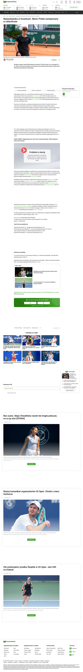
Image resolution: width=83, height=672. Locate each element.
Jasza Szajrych (35, 99)
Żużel (27, 12)
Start (4, 16)
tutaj (27, 669)
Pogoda (5, 662)
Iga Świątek (48, 652)
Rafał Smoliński (9, 59)
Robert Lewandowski (50, 648)
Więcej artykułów (69, 390)
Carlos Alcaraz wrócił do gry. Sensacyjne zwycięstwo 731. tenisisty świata (31, 347)
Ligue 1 (25, 654)
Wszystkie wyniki (73, 7)
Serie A (36, 652)
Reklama (42, 660)
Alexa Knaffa (34, 176)
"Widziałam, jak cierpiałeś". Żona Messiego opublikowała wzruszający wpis (73, 376)
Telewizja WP (22, 662)
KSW (5, 656)
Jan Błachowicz (61, 652)
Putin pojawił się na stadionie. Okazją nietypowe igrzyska (71, 384)
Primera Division (27, 652)
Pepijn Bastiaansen (35, 327)
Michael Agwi (28, 174)
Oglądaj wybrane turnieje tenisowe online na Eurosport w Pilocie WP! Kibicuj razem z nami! (36, 292)
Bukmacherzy (33, 12)
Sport (40, 662)
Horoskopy (10, 662)
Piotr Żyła (48, 654)
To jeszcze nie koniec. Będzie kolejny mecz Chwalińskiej (30, 363)
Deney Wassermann (53, 183)
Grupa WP (11, 660)
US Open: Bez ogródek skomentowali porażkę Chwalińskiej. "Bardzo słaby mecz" (11, 347)
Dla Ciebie (6, 12)
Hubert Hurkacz (61, 654)
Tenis (17, 12)
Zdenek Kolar (51, 179)
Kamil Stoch (60, 648)
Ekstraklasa (26, 648)
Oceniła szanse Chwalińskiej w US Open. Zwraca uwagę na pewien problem (49, 363)
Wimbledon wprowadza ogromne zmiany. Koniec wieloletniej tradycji (45, 272)
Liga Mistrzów (38, 648)
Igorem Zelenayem (38, 209)
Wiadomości (35, 662)
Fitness (5, 654)
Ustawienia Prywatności (34, 660)
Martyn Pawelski (12, 16)
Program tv (15, 662)
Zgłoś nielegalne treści (11, 392)
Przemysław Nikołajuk (26, 206)
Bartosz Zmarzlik (61, 650)
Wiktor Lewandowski (26, 327)
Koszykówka (57, 12)
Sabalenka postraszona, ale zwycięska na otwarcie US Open (12, 363)
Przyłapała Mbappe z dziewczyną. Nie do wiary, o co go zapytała (70, 387)
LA (66, 12)
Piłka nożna (12, 12)
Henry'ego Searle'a (49, 184)
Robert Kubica (49, 650)
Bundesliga (37, 650)
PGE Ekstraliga (38, 654)
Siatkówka (22, 12)
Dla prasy (20, 660)
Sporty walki (39, 12)
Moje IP (30, 662)
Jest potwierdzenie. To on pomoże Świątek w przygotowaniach (44, 282)
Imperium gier (45, 662)
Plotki (27, 662)
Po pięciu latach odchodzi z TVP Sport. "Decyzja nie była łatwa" (70, 381)
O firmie (16, 660)
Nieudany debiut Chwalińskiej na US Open (49, 347)
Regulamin (47, 660)
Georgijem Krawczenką (30, 181)
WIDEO (45, 12)
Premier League (27, 650)
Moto (63, 12)
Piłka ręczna (50, 12)
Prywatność (25, 660)
